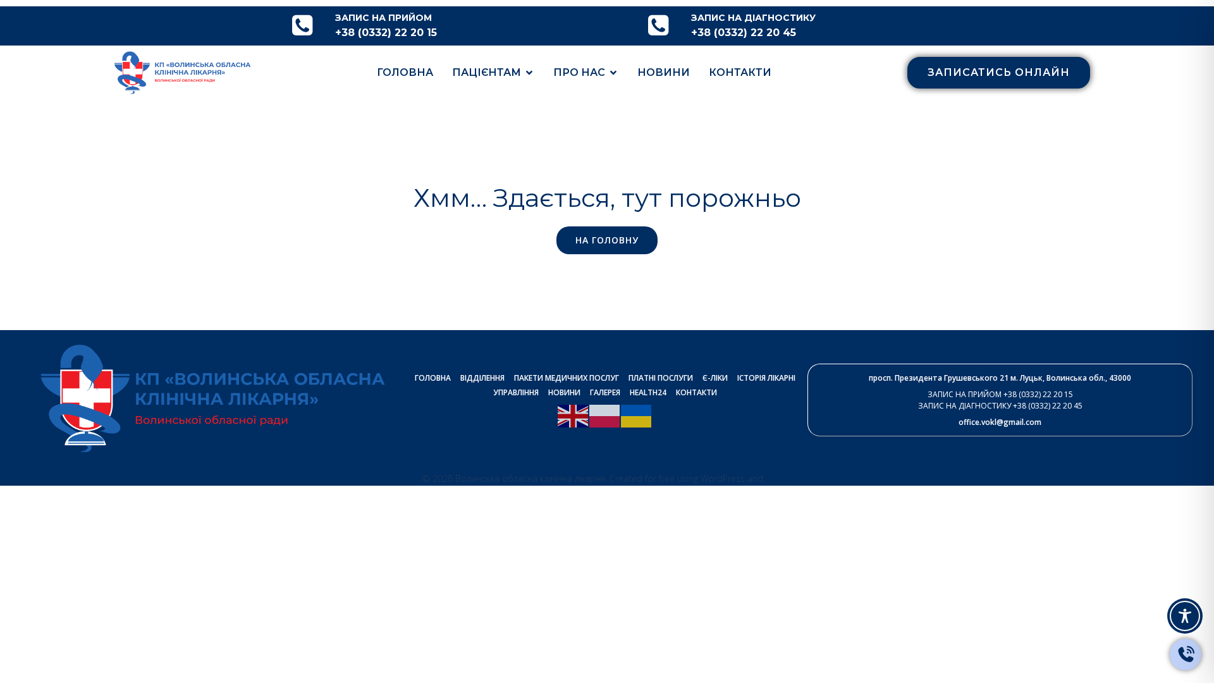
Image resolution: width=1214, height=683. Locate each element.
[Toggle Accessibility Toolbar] (1184, 616)
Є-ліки (715, 377)
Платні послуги (660, 377)
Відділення (482, 377)
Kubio (779, 478)
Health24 (648, 392)
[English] (573, 414)
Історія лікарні (766, 377)
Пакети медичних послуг (566, 377)
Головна (405, 72)
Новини (663, 72)
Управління (516, 392)
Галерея (605, 392)
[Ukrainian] (637, 414)
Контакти (740, 72)
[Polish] (605, 414)
